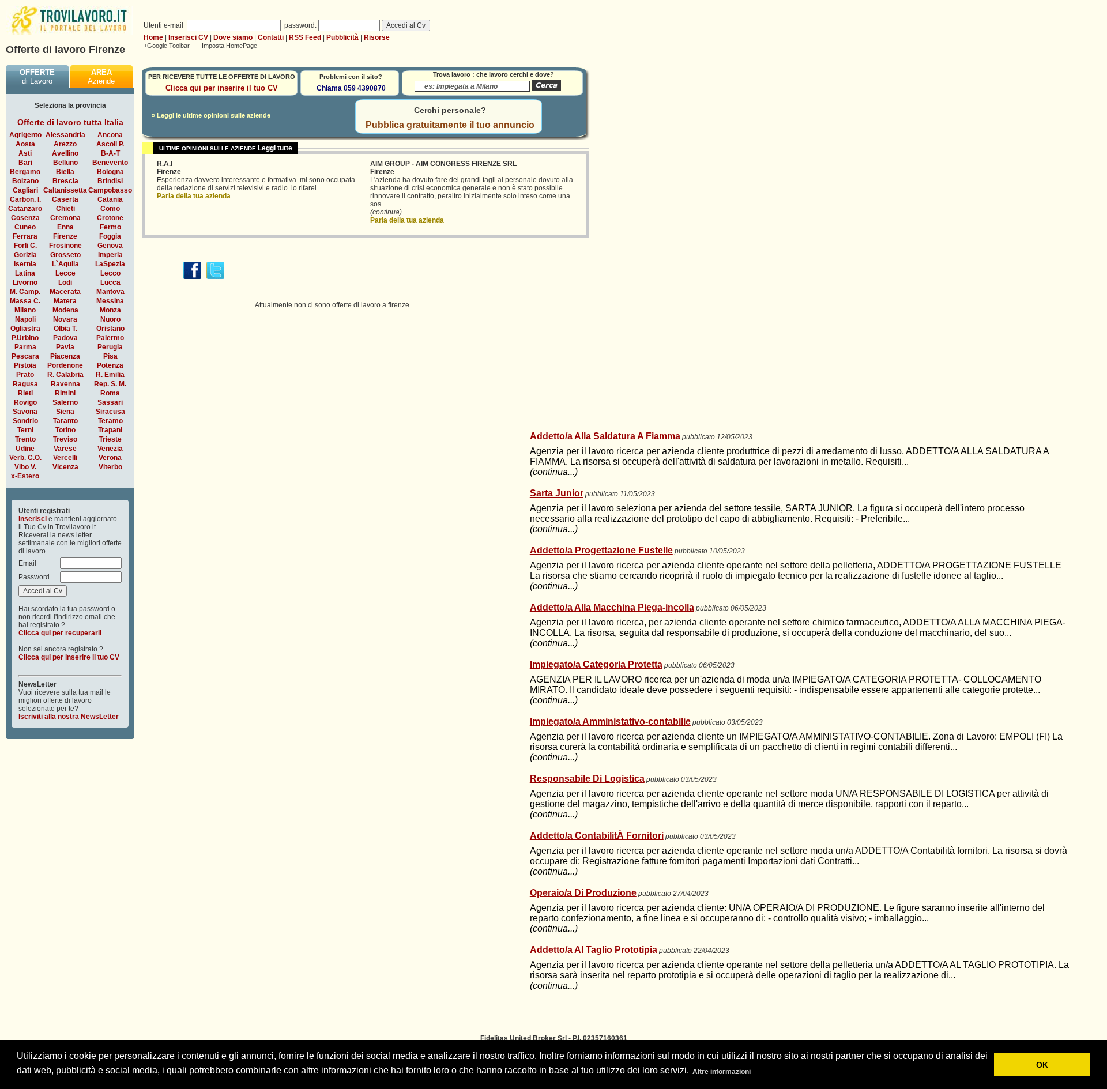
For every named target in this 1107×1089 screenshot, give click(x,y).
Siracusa (110, 412)
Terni (25, 430)
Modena (65, 310)
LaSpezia (110, 264)
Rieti (25, 393)
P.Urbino (25, 338)
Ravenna (65, 384)
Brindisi (110, 181)
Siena (65, 412)
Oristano (110, 329)
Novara (65, 319)
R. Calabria (65, 375)
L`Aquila (65, 264)
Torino (65, 430)
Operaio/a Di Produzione (583, 893)
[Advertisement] (623, 338)
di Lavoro (37, 76)
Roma (110, 393)
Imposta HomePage (229, 45)
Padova (65, 338)
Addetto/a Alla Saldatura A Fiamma (605, 436)
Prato (25, 375)
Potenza (110, 365)
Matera (65, 301)
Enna (65, 227)
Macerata (65, 292)
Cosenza (25, 218)
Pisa (110, 356)
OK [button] (1042, 1064)
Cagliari (25, 190)
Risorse (377, 37)
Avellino (65, 153)
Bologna (110, 172)
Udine (25, 448)
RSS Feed (305, 37)
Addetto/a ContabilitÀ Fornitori (597, 836)
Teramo (110, 421)
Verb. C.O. (25, 458)
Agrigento (25, 135)
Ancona (110, 135)
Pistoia (25, 365)
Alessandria (65, 135)
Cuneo (25, 227)
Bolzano (25, 181)
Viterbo (110, 467)
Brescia (65, 181)
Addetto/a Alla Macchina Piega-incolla (612, 607)
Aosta (25, 144)
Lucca (110, 282)
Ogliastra (25, 329)
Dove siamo (233, 37)
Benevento (110, 163)
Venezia (110, 448)
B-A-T (110, 153)
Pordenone (65, 365)
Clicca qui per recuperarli (59, 633)
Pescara (25, 356)
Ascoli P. (110, 144)
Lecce (65, 273)
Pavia (65, 347)
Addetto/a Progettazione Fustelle (601, 550)
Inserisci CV (188, 37)
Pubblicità (342, 37)
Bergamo (25, 172)
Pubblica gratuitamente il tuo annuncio (450, 125)
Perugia (110, 347)
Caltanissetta (65, 190)
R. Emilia (110, 375)
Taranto (65, 421)
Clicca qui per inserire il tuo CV (68, 657)
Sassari (110, 402)
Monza (110, 310)
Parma (25, 347)
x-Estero (25, 476)
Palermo (110, 338)
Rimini (65, 393)
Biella (65, 172)
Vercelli (65, 458)
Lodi (65, 282)
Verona (110, 458)
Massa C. (25, 301)
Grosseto (65, 255)
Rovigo (25, 402)
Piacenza (65, 356)
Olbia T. (65, 329)
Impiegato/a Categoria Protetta (596, 664)
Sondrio (25, 421)
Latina (25, 273)
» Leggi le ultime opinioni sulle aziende (211, 115)
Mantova (110, 292)
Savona (25, 412)
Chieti (65, 209)
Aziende (101, 76)
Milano (25, 310)
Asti (25, 153)
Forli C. (25, 246)
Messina (110, 301)
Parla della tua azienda (194, 196)
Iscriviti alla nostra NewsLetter (68, 717)
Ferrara (25, 236)
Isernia (25, 264)
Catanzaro (25, 209)
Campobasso (110, 190)
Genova (110, 246)
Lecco (110, 273)
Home (153, 37)
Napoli (25, 319)
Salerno (65, 402)
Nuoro (110, 319)
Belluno (65, 163)
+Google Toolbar (167, 45)
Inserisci (32, 519)
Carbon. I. (25, 199)
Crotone (110, 218)
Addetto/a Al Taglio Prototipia (593, 950)
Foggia (110, 236)
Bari (25, 163)
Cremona (65, 218)
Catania (110, 199)
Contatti (271, 37)
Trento (25, 439)
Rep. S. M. (110, 384)
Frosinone (65, 246)
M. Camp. (25, 292)
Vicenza (65, 467)
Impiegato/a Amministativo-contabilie (610, 721)
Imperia (110, 255)
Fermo (110, 227)
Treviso (65, 439)
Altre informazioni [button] (721, 1072)
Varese (65, 448)
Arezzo (65, 144)
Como (110, 209)
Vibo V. (25, 467)
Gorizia (25, 255)
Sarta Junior (556, 493)
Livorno (25, 282)
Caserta (65, 199)
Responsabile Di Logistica (587, 778)
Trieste (110, 439)
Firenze (65, 236)
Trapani (110, 430)
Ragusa (25, 384)
